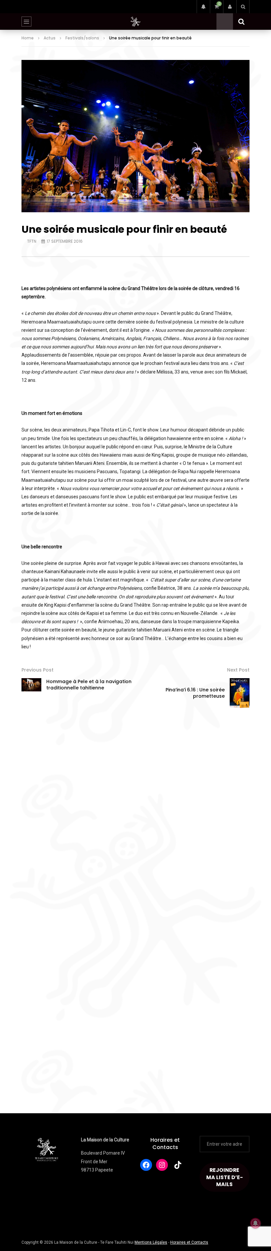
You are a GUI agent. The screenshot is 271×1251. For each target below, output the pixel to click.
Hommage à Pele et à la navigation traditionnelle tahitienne (89, 684)
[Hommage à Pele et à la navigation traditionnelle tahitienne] (31, 684)
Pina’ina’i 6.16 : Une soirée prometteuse (195, 692)
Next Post (238, 670)
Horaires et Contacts (165, 1143)
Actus (50, 38)
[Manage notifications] (255, 1223)
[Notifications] (203, 6)
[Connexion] (229, 6)
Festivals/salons (82, 38)
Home (27, 38)
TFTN (31, 241)
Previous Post (37, 670)
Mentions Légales (151, 1242)
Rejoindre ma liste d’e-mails (224, 1177)
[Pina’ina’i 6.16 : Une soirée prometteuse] (240, 693)
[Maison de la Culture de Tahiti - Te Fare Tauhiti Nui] (135, 21)
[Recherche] (243, 6)
